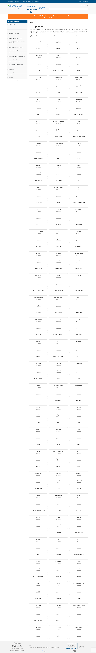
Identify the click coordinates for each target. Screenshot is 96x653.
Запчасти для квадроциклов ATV (15, 59)
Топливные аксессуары (14, 50)
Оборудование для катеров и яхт (16, 47)
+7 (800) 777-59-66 (31, 5)
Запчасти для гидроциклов (14, 30)
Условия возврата (30, 1)
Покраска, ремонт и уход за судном (16, 64)
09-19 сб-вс (42, 8)
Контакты (37, 1)
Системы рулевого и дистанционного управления (17, 42)
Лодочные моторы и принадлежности (17, 56)
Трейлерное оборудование (14, 61)
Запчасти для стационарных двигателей (17, 36)
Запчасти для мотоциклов (14, 72)
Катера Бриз (11, 69)
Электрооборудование (13, 44)
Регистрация (85, 1)
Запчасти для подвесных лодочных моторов (16, 27)
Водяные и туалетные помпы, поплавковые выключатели (18, 53)
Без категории (10, 74)
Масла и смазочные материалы (15, 38)
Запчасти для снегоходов (14, 33)
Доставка (23, 1)
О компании (10, 1)
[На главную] (15, 6)
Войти (80, 1)
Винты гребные (12, 24)
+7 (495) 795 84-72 (31, 6)
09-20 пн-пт (42, 7)
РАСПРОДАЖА (10, 77)
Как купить (17, 1)
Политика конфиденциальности (17, 650)
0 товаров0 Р (84, 5)
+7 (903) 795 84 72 (32, 8)
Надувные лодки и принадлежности (16, 66)
